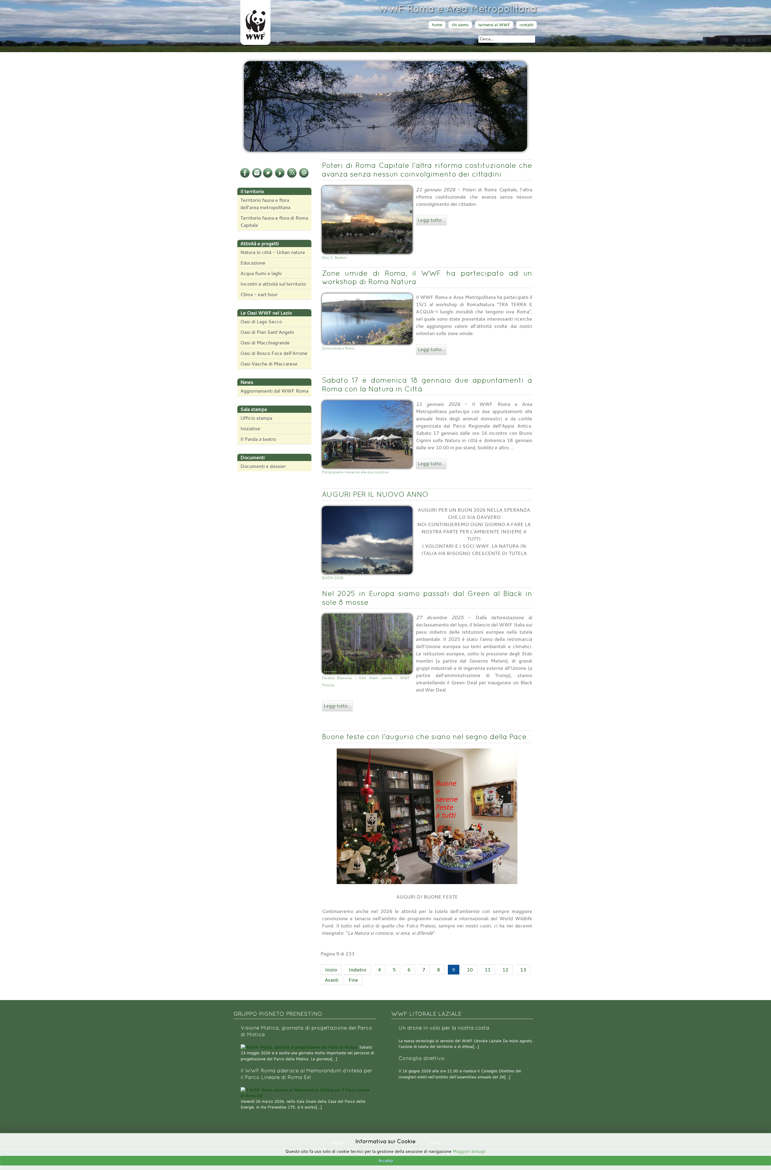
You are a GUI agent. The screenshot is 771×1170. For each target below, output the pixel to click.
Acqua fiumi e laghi (261, 273)
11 (488, 969)
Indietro (357, 969)
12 (505, 969)
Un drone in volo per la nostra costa (443, 1028)
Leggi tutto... (431, 220)
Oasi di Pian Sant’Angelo (267, 332)
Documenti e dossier (263, 466)
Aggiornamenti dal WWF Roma (274, 390)
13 (523, 969)
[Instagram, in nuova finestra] (256, 176)
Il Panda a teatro (258, 439)
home (437, 24)
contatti (526, 24)
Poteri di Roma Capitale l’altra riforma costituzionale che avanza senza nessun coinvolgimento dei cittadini (427, 169)
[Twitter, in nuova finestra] (267, 176)
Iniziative (250, 428)
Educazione (252, 262)
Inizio (331, 969)
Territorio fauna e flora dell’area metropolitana (265, 204)
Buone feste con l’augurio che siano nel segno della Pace (424, 736)
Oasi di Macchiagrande (265, 342)
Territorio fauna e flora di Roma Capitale (274, 221)
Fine (353, 980)
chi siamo (460, 24)
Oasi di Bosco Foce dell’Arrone (273, 353)
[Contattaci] (303, 176)
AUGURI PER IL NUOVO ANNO (375, 494)
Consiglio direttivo (421, 1058)
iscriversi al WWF (494, 24)
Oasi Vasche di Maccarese (269, 363)
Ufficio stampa (256, 418)
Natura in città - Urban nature (272, 252)
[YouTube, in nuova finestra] (279, 176)
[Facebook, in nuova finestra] (244, 176)
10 (470, 969)
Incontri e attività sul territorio (273, 284)
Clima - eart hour (259, 294)
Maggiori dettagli (469, 1151)
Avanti (332, 980)
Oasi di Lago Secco (261, 321)
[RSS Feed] (291, 176)
